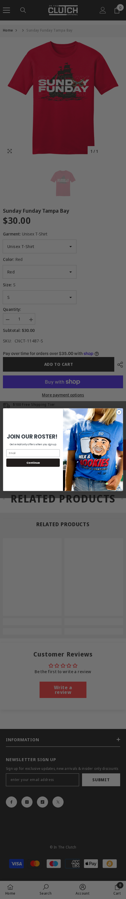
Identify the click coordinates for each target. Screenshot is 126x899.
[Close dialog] (119, 412)
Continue (33, 462)
